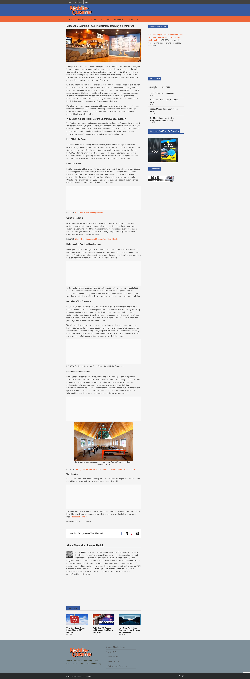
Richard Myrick (71, 521)
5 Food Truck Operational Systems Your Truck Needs (96, 239)
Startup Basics (87, 521)
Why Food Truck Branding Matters (89, 212)
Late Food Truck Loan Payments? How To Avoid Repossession (129, 630)
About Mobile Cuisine (116, 647)
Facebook (76, 517)
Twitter (84, 517)
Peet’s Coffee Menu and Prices (162, 93)
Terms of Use (113, 656)
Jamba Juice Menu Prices (160, 87)
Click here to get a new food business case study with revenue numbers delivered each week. (165, 37)
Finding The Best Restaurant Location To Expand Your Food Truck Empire (105, 469)
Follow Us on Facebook (117, 666)
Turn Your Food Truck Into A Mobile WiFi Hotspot (75, 630)
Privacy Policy (113, 661)
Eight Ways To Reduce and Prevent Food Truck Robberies (103, 630)
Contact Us (112, 652)
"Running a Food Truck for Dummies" (109, 568)
